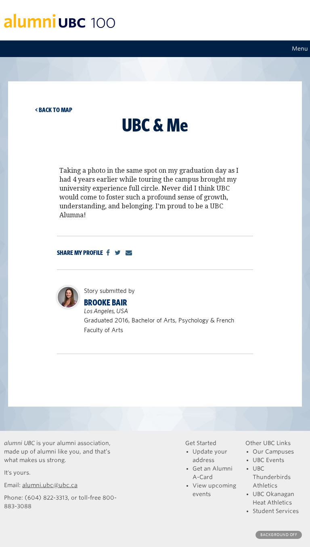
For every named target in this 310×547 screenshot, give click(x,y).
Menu (300, 48)
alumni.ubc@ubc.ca (50, 485)
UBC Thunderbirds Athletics (272, 477)
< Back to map (53, 110)
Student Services (276, 511)
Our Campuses (273, 451)
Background (278, 534)
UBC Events (268, 460)
